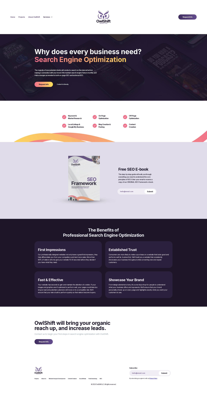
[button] (48, 17)
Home (12, 17)
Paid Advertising (93, 378)
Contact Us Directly (62, 84)
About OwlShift (34, 17)
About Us (43, 378)
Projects (21, 17)
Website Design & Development (57, 378)
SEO (101, 378)
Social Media (82, 378)
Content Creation (72, 378)
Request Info (187, 17)
